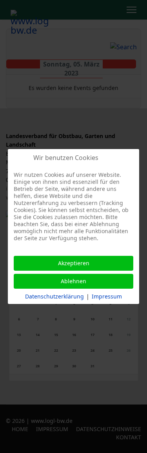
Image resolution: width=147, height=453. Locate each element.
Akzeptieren (73, 263)
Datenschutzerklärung (54, 296)
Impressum (107, 296)
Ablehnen (73, 281)
